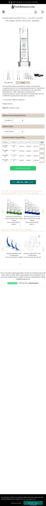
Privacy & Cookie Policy (29, 499)
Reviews (33, 283)
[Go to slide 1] (20, 225)
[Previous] (2, 211)
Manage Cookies (16, 503)
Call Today (23, 182)
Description (8, 83)
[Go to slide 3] (30, 225)
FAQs (23, 83)
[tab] (8, 82)
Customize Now (23, 168)
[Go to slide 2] (25, 225)
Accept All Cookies (33, 503)
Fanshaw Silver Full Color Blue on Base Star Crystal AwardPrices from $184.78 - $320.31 (32, 220)
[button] (3, 11)
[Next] (43, 211)
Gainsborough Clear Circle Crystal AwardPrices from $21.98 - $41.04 (32, 255)
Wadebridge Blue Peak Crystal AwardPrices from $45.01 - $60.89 (14, 255)
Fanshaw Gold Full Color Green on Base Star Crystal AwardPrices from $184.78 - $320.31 (14, 220)
